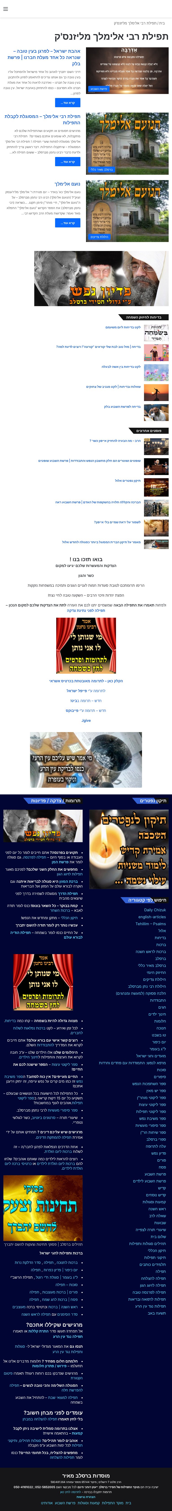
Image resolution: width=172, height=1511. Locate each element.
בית (162, 23)
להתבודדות (45, 1045)
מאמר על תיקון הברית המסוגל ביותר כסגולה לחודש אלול (101, 542)
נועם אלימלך (67, 184)
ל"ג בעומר (158, 1049)
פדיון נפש (158, 1153)
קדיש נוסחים (156, 1195)
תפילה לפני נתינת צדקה (86, 610)
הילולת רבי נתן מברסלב (147, 986)
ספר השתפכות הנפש (149, 1083)
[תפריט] (5, 10)
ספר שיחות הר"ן (153, 1132)
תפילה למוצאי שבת (63, 1397)
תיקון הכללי (157, 1250)
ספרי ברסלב (156, 1139)
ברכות (161, 944)
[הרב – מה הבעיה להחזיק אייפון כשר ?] (156, 446)
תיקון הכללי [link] (69, 918)
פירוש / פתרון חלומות (49, 1366)
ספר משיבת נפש (152, 1118)
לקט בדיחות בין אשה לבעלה (121, 366)
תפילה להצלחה (153, 1278)
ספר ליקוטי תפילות (151, 1111)
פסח (162, 1167)
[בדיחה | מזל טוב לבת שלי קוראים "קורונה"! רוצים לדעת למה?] (156, 352)
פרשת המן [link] (60, 862)
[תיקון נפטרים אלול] (156, 487)
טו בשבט (159, 1035)
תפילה (161, 1271)
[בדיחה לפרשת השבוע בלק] (156, 412)
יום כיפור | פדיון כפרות (61, 1270)
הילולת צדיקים (154, 979)
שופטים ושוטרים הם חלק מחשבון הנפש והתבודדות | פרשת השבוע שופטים (89, 460)
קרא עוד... (68, 103)
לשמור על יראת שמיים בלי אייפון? (117, 522)
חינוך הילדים (28, 1057)
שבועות (160, 1223)
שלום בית (158, 1236)
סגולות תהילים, (29, 1440)
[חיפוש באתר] (166, 10)
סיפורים (160, 1077)
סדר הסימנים (67, 1314)
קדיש (162, 1188)
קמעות (77, 1433)
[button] (86, 681)
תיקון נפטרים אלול (128, 480)
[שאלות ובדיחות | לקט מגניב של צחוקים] (156, 392)
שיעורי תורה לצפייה (151, 1230)
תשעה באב (157, 1313)
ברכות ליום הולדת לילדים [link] (56, 1163)
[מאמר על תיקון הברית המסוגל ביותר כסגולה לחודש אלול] (156, 544)
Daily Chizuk (155, 910)
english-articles (152, 917)
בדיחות (160, 937)
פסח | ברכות (68, 1299)
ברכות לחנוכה (67, 1262)
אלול (162, 931)
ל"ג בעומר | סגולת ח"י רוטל (57, 1277)
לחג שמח (49, 1299)
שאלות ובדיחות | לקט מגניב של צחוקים (113, 386)
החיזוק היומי (156, 972)
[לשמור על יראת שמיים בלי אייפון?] (156, 528)
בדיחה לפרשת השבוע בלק (122, 406)
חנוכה (161, 1028)
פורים (161, 1160)
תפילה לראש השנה (36, 1314)
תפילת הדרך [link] (68, 893)
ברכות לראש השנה (151, 951)
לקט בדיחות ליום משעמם (123, 327)
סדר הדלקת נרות (28, 1262)
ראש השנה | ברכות (63, 1307)
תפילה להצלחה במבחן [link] (40, 1419)
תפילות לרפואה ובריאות (147, 1299)
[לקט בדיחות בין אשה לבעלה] (156, 372)
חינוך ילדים (157, 1014)
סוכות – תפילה (67, 1284)
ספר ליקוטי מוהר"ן (151, 1097)
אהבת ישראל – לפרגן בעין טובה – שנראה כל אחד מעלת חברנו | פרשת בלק (44, 57)
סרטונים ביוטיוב (44, 1117)
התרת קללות (38, 1331)
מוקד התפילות (112, 1503)
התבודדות (158, 1000)
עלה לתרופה (156, 1146)
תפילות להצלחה (62, 1457)
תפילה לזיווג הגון (153, 1285)
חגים (162, 1007)
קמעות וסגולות (154, 1202)
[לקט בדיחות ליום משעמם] (156, 333)
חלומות (160, 1021)
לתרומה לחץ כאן (70, 1492)
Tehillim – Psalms (150, 924)
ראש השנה (157, 1209)
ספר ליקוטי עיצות (152, 1104)
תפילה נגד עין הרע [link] (68, 1336)
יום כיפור (159, 1042)
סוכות (161, 1070)
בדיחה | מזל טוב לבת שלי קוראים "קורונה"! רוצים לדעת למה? (98, 347)
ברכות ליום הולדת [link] (58, 1151)
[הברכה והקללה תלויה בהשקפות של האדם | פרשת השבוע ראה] (156, 508)
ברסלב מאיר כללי (152, 965)
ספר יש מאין (156, 1090)
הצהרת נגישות (86, 1497)
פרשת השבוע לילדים (149, 1181)
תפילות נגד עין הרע (150, 1306)
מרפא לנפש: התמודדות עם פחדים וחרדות (132, 1063)
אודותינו (47, 1503)
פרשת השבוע (155, 1174)
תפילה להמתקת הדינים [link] (53, 1137)
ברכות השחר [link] (60, 910)
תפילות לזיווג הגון (70, 874)
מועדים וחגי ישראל (151, 1056)
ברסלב (160, 958)
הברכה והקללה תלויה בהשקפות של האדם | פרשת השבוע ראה (98, 502)
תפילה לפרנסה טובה (149, 1292)
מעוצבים (19, 1307)
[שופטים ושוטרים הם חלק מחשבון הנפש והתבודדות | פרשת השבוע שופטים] (156, 466)
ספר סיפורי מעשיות (150, 1125)
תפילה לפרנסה (34, 857)
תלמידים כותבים (153, 1264)
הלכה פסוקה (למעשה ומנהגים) (141, 993)
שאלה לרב (157, 1216)
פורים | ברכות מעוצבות (60, 1292)
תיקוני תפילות (155, 1257)
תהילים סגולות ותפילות (147, 1243)
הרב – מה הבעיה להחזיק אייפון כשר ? (115, 441)
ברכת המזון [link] (68, 881)
